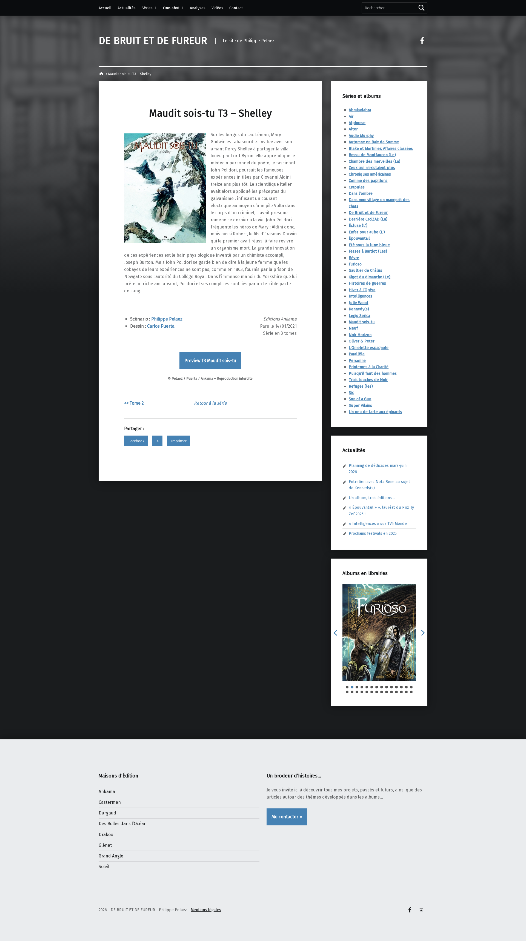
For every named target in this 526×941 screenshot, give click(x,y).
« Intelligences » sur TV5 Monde (378, 523)
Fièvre (354, 257)
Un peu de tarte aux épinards (375, 411)
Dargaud (107, 813)
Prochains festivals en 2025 (373, 533)
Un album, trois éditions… (372, 497)
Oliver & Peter (362, 341)
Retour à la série (210, 403)
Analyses (197, 7)
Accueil (105, 7)
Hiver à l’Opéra (362, 289)
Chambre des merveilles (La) (374, 161)
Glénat (105, 845)
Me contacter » (286, 816)
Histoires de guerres (367, 283)
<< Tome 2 (134, 403)
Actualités (127, 7)
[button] (335, 632)
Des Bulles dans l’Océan (123, 823)
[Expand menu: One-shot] (182, 8)
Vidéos (217, 7)
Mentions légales (206, 909)
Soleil (104, 866)
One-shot (171, 7)
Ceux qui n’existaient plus (372, 167)
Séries (147, 7)
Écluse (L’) (358, 225)
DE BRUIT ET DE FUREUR (153, 41)
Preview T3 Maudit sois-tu (210, 360)
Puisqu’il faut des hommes (373, 373)
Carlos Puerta (161, 326)
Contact (236, 7)
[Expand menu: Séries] (155, 8)
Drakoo (106, 834)
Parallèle (357, 353)
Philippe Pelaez (166, 319)
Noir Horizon (360, 334)
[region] (379, 639)
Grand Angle (111, 856)
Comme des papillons (368, 180)
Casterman (110, 802)
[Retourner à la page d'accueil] (102, 74)
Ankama (107, 791)
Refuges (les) (361, 386)
